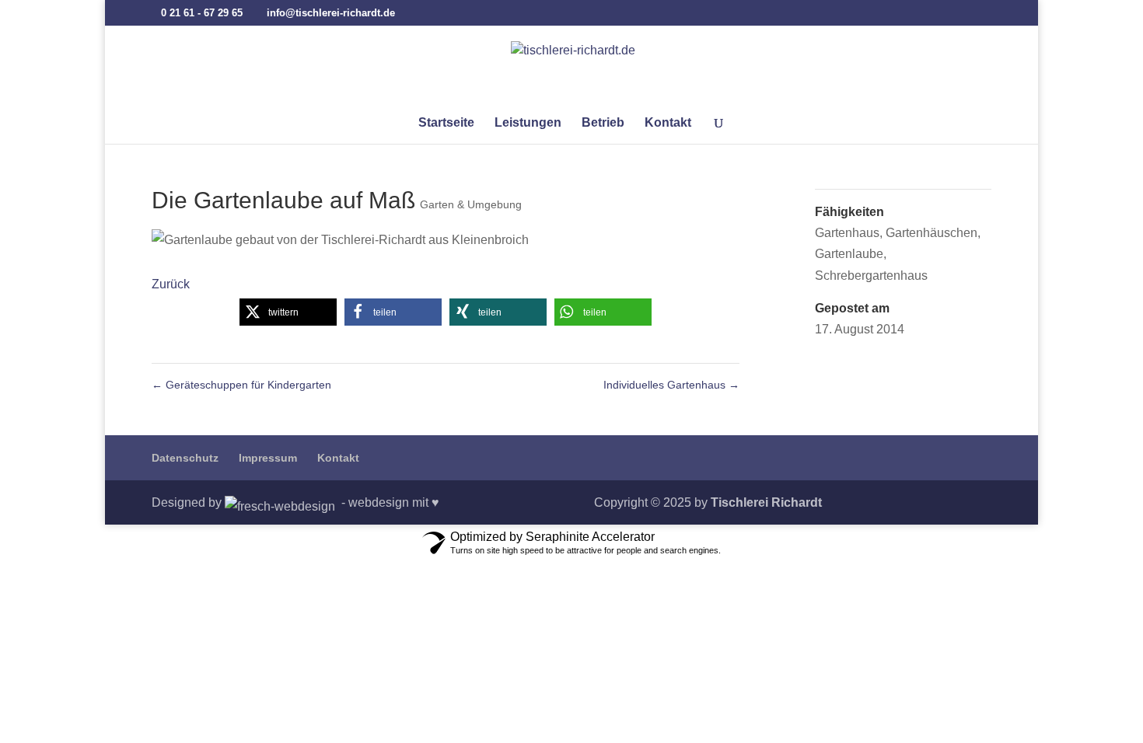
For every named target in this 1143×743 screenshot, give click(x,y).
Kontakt (668, 123)
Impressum (268, 458)
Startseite (446, 123)
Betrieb (603, 123)
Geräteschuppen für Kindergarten (241, 384)
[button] (288, 312)
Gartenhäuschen (931, 232)
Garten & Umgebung (471, 204)
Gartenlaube (849, 253)
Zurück (171, 284)
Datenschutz (185, 458)
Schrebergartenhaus (871, 275)
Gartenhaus (847, 232)
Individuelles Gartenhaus (671, 384)
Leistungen (528, 123)
